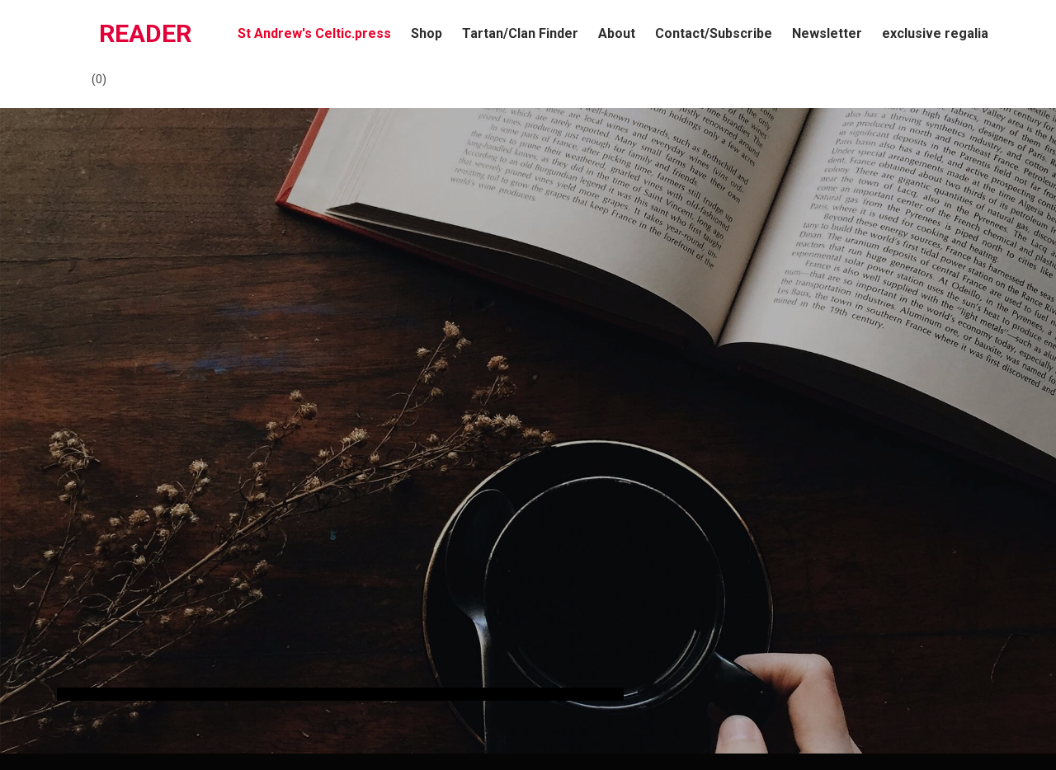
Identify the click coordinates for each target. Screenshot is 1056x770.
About (616, 33)
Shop (426, 33)
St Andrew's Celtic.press (314, 33)
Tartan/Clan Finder (520, 33)
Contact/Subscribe (713, 33)
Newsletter (827, 33)
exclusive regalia (935, 33)
